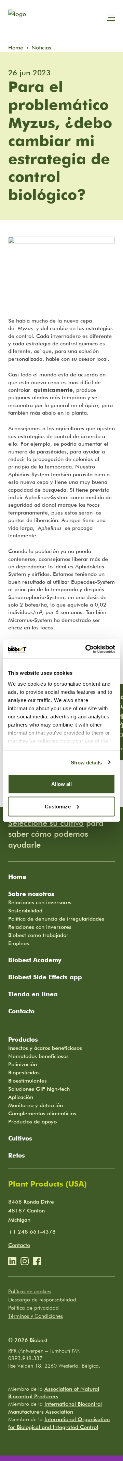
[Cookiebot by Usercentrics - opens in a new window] (86, 648)
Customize (58, 806)
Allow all (61, 784)
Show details (86, 762)
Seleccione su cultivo (46, 823)
